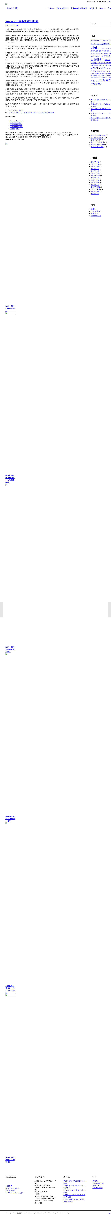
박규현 (20, 110)
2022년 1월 (95, 169)
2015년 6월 (95, 194)
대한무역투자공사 (30, 112)
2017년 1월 (95, 185)
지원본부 (51, 112)
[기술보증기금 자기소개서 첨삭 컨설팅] (1, 609)
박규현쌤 (44, 112)
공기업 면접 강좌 (97, 142)
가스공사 (106, 40)
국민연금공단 (106, 51)
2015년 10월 (95, 189)
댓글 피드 (94, 213)
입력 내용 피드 (96, 211)
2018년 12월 (95, 176)
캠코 (99, 75)
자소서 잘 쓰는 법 (101, 71)
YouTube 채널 (10, 1191)
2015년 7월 (95, 191)
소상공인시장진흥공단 (103, 65)
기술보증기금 (96, 53)
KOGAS (93, 40)
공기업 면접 (20, 112)
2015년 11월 (95, 187)
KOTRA (12, 112)
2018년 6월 (95, 178)
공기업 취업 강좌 (97, 144)
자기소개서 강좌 (97, 147)
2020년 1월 (95, 171)
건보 (98, 44)
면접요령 (100, 56)
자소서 (93, 71)
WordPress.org (96, 216)
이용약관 (8, 1186)
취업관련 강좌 (96, 140)
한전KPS (96, 81)
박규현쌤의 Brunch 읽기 (14, 1193)
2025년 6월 (95, 164)
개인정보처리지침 (12, 1188)
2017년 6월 (95, 182)
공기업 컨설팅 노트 (11, 25)
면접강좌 (94, 56)
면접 (38, 112)
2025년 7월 (95, 162)
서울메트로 (94, 65)
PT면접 (102, 40)
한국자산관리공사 (103, 77)
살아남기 (101, 63)
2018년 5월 (95, 180)
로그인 (93, 209)
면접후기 (99, 59)
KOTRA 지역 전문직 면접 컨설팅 (21, 21)
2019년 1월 (95, 173)
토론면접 (102, 75)
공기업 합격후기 (97, 138)
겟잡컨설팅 (105, 44)
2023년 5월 (95, 166)
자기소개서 (99, 67)
